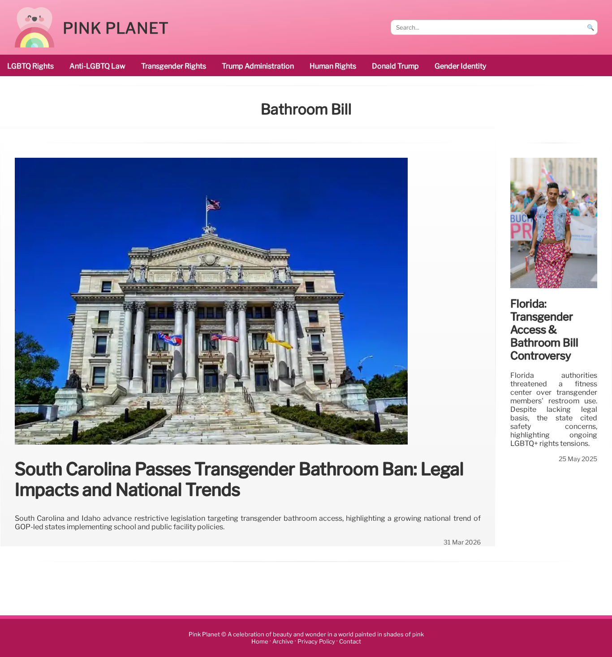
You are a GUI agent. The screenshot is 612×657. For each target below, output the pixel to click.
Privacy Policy (316, 641)
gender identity (460, 66)
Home (259, 641)
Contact (350, 641)
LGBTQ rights (30, 66)
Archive (282, 641)
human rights (333, 66)
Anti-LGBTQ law (97, 66)
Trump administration (258, 66)
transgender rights (173, 66)
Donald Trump (395, 66)
